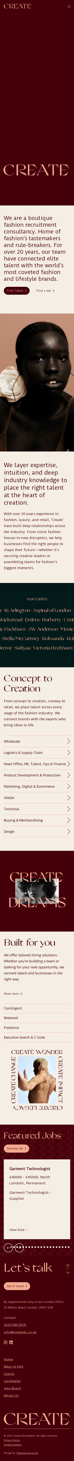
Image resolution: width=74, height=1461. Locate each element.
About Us (11, 1395)
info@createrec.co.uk (20, 1332)
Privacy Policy (12, 1440)
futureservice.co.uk (27, 1453)
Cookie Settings (13, 1445)
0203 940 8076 (15, 1325)
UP (67, 1272)
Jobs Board (12, 1388)
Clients (9, 1374)
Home (8, 1359)
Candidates (12, 1381)
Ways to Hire (13, 1366)
